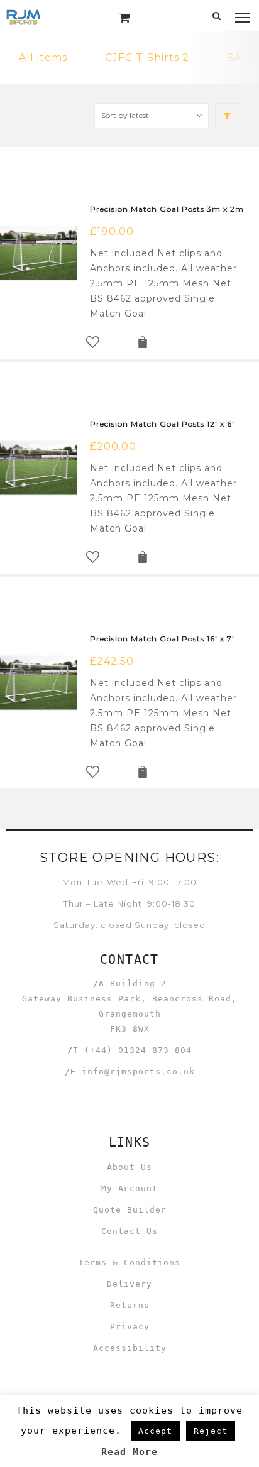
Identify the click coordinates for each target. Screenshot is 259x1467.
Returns (130, 1305)
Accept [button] (155, 1431)
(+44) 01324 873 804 (138, 1050)
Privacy (130, 1326)
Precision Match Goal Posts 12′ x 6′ (162, 423)
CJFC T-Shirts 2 (147, 57)
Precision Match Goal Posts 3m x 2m (167, 209)
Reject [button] (211, 1431)
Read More (129, 1452)
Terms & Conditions (129, 1262)
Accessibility (130, 1348)
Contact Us (129, 1231)
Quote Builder (130, 1209)
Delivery (129, 1284)
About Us (129, 1167)
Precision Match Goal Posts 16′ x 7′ (162, 638)
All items (43, 57)
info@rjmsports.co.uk (138, 1071)
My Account (129, 1188)
